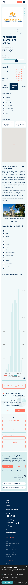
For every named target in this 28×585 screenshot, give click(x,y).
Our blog (8, 514)
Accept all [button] (7, 582)
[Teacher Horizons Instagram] (6, 522)
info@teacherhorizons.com (12, 518)
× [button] (26, 566)
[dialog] (14, 575)
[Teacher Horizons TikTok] (11, 525)
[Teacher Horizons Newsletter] (14, 525)
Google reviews (10, 538)
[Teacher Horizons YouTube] (8, 525)
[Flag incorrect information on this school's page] (25, 11)
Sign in (8, 418)
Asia (14, 438)
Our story (8, 509)
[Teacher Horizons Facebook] (9, 522)
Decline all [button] (20, 582)
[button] (14, 144)
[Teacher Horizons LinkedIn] (12, 522)
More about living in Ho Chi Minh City (14, 394)
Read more (9, 572)
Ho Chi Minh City (14, 429)
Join (19, 1)
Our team (8, 511)
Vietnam (14, 433)
